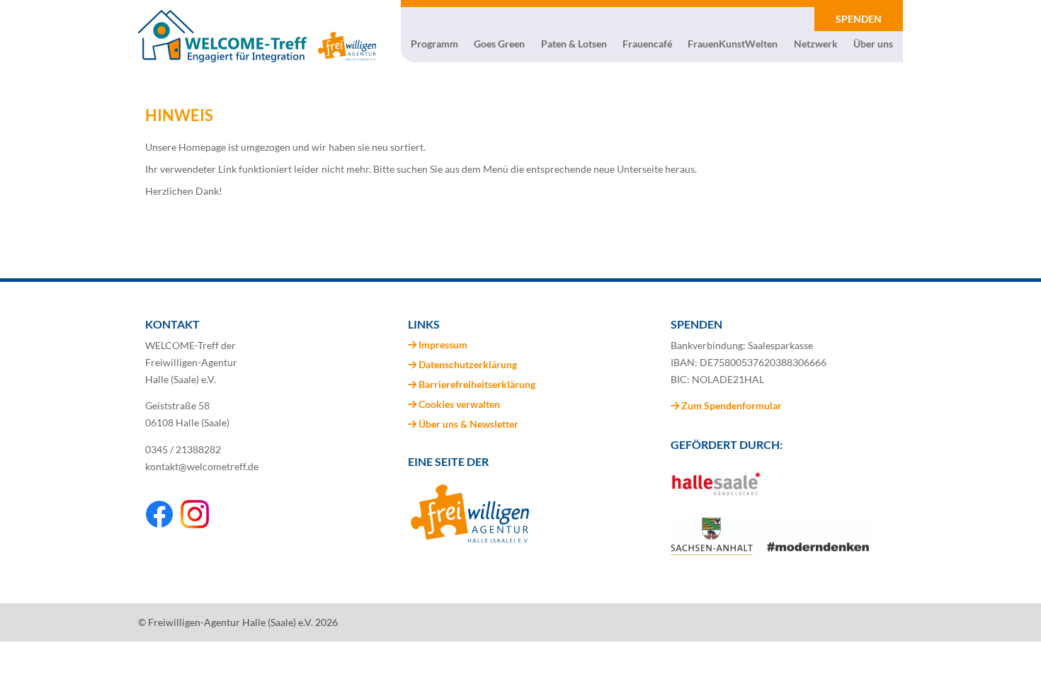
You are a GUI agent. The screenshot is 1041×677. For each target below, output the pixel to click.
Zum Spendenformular (730, 405)
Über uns (873, 44)
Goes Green (499, 44)
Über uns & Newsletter (468, 424)
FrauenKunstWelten (733, 44)
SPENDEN (859, 19)
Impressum (443, 344)
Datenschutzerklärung (468, 364)
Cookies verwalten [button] (459, 404)
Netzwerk (816, 44)
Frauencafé (647, 44)
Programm (434, 44)
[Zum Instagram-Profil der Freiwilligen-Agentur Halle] (195, 524)
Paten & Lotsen (574, 44)
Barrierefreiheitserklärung (477, 384)
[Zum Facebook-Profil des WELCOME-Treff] (159, 524)
